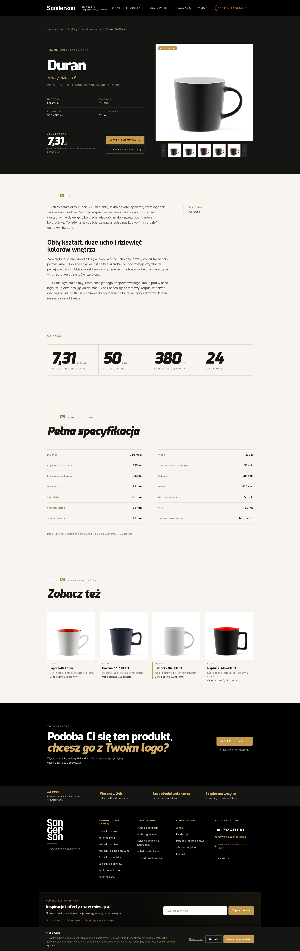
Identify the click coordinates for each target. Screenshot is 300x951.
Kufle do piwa (107, 837)
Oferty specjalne (186, 847)
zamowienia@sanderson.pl (231, 836)
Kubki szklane (107, 877)
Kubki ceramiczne (92, 29)
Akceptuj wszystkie (239, 939)
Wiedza (202, 8)
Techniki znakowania (149, 858)
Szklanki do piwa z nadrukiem (148, 842)
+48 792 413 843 (229, 830)
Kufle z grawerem (147, 834)
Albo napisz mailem (235, 750)
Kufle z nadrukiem (148, 827)
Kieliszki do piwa (108, 844)
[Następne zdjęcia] (244, 150)
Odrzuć (213, 939)
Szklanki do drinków (110, 863)
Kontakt (180, 854)
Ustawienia (196, 939)
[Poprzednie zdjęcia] (163, 150)
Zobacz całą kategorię (125, 149)
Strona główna (55, 29)
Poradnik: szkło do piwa (190, 840)
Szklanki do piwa (108, 831)
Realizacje (183, 8)
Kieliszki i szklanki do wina (114, 850)
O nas (116, 8)
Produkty (72, 29)
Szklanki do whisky (110, 857)
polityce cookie (156, 941)
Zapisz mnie (239, 910)
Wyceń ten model (234, 741)
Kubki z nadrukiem (148, 851)
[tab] (174, 150)
